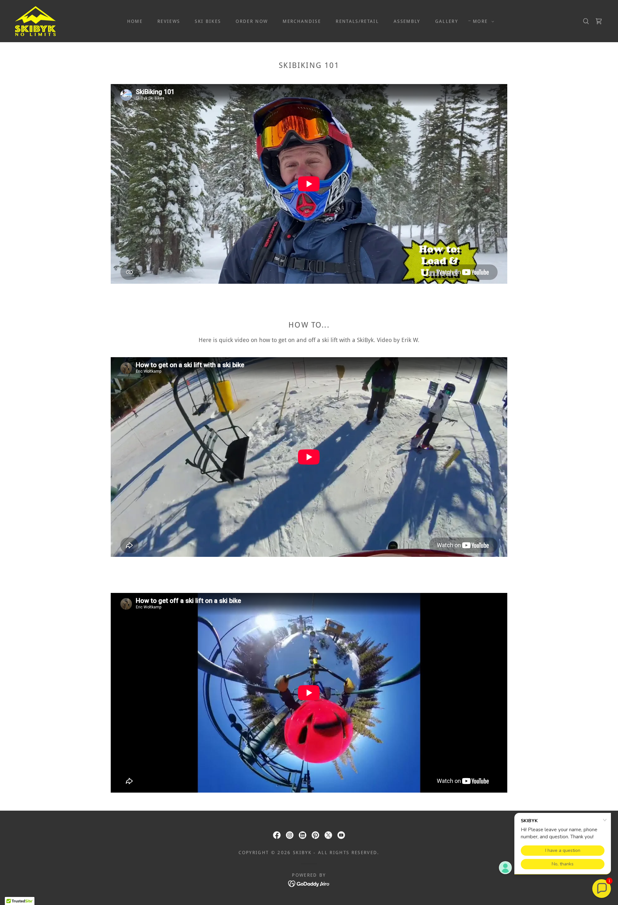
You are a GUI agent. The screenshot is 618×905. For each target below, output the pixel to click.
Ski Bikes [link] (208, 21)
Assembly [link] (407, 21)
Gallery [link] (446, 21)
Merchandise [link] (302, 21)
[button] (481, 21)
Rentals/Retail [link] (357, 21)
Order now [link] (252, 21)
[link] (35, 20)
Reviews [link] (168, 21)
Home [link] (135, 21)
